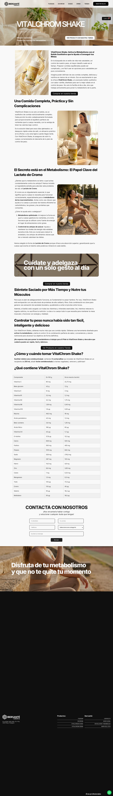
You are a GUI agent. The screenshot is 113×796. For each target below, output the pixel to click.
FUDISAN (51, 4)
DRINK (78, 4)
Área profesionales (93, 794)
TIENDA (86, 4)
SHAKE (70, 4)
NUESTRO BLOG (101, 4)
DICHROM (61, 4)
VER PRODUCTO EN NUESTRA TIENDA (80, 38)
